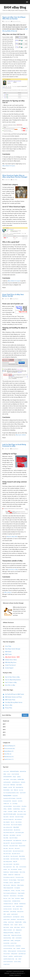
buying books (15, 795)
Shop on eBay (8, 705)
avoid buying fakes (7, 782)
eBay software (7, 592)
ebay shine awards (14, 856)
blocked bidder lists (19, 787)
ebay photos (5, 845)
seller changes (17, 927)
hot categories (17, 887)
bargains (5, 787)
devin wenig (20, 811)
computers (23, 808)
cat (10, 803)
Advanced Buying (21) (9, 745)
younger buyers (6, 964)
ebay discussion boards (8, 829)
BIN (14, 787)
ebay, (17, 866)
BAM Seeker (8, 651)
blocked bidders (6, 790)
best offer (10, 787)
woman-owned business (8, 961)
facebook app (6, 872)
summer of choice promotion (8, 945)
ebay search (17, 848)
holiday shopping (20, 885)
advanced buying (14, 771)
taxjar (14, 948)
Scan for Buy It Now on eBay (12, 677)
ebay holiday (5, 837)
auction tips (21, 779)
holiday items (13, 885)
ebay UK (15, 861)
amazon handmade (15, 774)
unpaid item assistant (18, 956)
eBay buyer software (21, 435)
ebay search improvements (18, 851)
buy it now (21, 790)
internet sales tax (13, 895)
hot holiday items (6, 890)
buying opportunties (7, 801)
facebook (20, 869)
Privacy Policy (8, 708)
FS (20, 975)
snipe (13, 938)
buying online (18, 798)
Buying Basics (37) (9, 751)
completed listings (16, 808)
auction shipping (13, 779)
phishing (22, 916)
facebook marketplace (14, 872)
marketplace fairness (16, 901)
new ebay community (7, 908)
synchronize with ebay (7, 948)
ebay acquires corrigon (21, 814)
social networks (19, 937)
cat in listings (14, 803)
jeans (9, 898)
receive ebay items (20, 919)
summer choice (13, 943)
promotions (13, 919)
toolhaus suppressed (12, 951)
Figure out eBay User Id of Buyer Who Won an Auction (14, 18)
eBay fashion (5, 835)
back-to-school (6, 784)
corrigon (5, 811)
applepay (19, 776)
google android (17, 882)
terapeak (18, 948)
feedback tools (17, 874)
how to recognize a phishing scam (10, 893)
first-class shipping (12, 880)
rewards (16, 924)
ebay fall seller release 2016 (8, 832)
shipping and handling (8, 932)
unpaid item (10, 956)
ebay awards (5, 816)
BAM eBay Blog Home (10, 662)
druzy (25, 811)
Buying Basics (15, 298)
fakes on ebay (22, 872)
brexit (12, 790)
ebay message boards (7, 840)
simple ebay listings (7, 937)
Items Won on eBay (10, 685)
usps (16, 958)
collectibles (10, 808)
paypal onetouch (14, 914)
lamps (13, 898)
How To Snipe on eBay (11, 682)
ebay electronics (17, 829)
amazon (8, 774)
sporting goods (17, 940)
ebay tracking (22, 858)
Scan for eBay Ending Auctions (13, 679)
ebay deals (16, 827)
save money (6, 927)
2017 (4, 724)
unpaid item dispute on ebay (8, 958)
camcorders (20, 801)
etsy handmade (14, 869)
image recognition (21, 893)
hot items (13, 890)
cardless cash (6, 803)
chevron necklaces (16, 806)
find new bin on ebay (20, 877)
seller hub (23, 927)
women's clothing (17, 961)
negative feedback (19, 906)
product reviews (6, 919)
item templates (20, 895)
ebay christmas (19, 822)
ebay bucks (12, 816)
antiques (14, 776)
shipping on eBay (6, 935)
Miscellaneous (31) (9, 756)
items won (5, 898)
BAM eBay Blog (15, 7)
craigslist (15, 811)
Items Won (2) (7, 754)
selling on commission (7, 930)
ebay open (24, 840)
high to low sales (6, 885)
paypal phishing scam (7, 916)
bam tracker (19, 784)
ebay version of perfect (7, 864)
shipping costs (17, 932)
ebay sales (5, 848)
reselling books (6, 924)
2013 (4, 732)
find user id (5, 880)
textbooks (23, 948)
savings (11, 927)
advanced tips (23, 771)
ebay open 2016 (6, 843)
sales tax (20, 924)
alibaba (4, 774)
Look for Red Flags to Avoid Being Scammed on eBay (14, 445)
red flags (5, 922)
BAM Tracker (8, 654)
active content (6, 771)
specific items (6, 940)
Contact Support (9, 668)
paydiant (8, 914)
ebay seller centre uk (16, 853)
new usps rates (16, 908)
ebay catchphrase (18, 819)
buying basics (7, 795)
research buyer (11, 922)
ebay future (18, 835)
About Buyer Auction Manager (12, 649)
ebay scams (11, 848)
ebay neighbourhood (17, 840)
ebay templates (6, 858)
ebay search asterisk (7, 851)
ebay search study (7, 853)
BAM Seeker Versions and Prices (13, 697)
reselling (24, 922)
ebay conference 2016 (7, 827)
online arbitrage (13, 911)
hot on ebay (18, 890)
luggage (22, 898)
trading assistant (14, 953)
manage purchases (7, 901)
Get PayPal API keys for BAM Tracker (14, 694)
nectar (13, 906)
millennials (16, 903)
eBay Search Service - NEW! (12, 657)
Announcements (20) (9, 748)
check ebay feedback (7, 806)
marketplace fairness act (8, 903)
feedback (5, 874)
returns (11, 924)
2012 (4, 735)
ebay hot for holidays (13, 837)
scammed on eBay (13, 569)
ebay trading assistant (7, 861)
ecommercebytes (22, 866)
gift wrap (11, 882)
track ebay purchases (21, 951)
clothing (4, 808)
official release (6, 911)
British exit (16, 790)
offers (21, 908)
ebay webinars (16, 864)
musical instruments (7, 906)
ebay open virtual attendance (16, 843)
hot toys (22, 890)
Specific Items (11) (9, 759)
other (4, 914)
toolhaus (5, 951)
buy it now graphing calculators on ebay (11, 792)
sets (14, 930)
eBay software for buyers (8, 165)
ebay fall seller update (19, 832)
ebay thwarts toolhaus (14, 858)
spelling (12, 940)
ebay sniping (22, 856)
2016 (4, 726)
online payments (20, 911)
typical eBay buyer (22, 953)
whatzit (19, 958)
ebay (14, 866)
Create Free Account (10, 665)
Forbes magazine (20, 880)
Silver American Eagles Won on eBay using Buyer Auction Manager (14, 176)
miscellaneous (22, 903)
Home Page (8, 646)
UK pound (5, 956)
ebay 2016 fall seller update (9, 814)
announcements (7, 776)
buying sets (14, 801)
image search (6, 895)
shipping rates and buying (16, 935)
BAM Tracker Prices (10, 699)
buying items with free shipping (9, 798)
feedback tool (10, 874)
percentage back (16, 916)
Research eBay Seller (11, 536)
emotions (5, 869)
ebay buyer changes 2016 (8, 819)
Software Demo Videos (11, 659)
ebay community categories (16, 824)
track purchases (6, 953)
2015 (4, 729)
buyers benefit (23, 792)
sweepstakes (18, 945)
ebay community (6, 824)
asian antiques (6, 779)
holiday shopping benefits (8, 887)
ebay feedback (12, 835)
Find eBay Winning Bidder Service (13, 702)
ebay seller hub (6, 856)
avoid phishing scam (16, 782)
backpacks (23, 782)
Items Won (14, 179)
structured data (6, 943)
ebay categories (6, 822)
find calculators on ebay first (8, 877)
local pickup (17, 898)
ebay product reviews (13, 845)
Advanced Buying (16, 21)
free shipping (5, 882)
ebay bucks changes (19, 816)
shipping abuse (19, 930)
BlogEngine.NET (19, 973)
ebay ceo (12, 822)
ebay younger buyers (7, 866)
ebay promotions (22, 845)
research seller (18, 922)
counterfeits (10, 811)
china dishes (24, 806)
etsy (9, 869)
